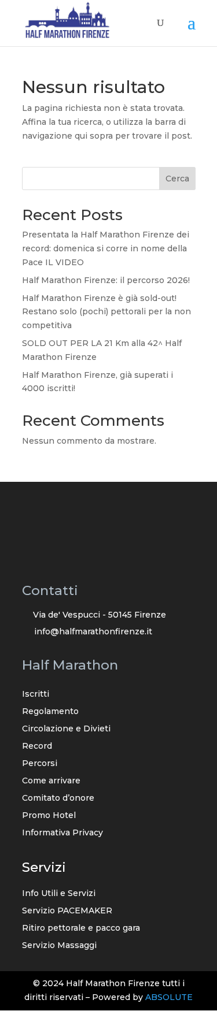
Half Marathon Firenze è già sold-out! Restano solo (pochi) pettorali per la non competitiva (106, 312)
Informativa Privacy (62, 833)
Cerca (177, 178)
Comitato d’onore (58, 798)
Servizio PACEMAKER (67, 911)
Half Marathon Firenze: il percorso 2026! (106, 280)
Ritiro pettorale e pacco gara (81, 928)
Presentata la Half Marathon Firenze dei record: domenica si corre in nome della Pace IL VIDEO (105, 248)
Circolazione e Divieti (66, 729)
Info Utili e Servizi (58, 893)
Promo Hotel (49, 815)
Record (37, 746)
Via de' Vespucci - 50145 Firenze (99, 614)
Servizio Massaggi (59, 945)
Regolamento (50, 711)
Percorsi (39, 763)
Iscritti (35, 694)
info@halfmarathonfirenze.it (93, 631)
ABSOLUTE (169, 997)
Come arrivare (51, 781)
